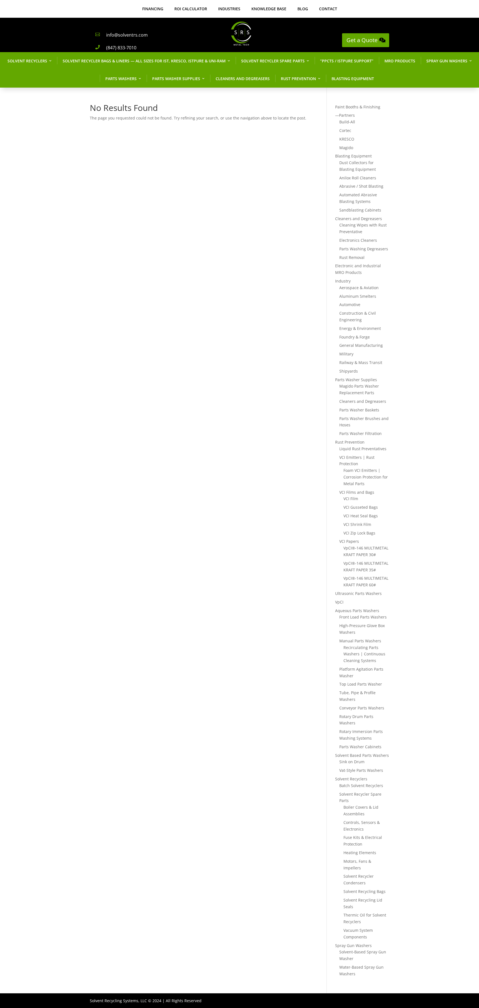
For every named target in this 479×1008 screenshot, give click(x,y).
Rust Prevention (298, 78)
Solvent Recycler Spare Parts (273, 60)
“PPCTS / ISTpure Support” (346, 60)
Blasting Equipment (353, 78)
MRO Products (399, 60)
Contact (328, 8)
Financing (152, 8)
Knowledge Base (268, 8)
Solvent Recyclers (27, 60)
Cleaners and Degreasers (243, 78)
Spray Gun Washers (446, 60)
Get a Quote (362, 40)
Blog (302, 8)
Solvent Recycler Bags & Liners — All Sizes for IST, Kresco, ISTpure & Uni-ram (144, 60)
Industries (229, 8)
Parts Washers (121, 78)
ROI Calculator (190, 8)
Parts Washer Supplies (176, 78)
